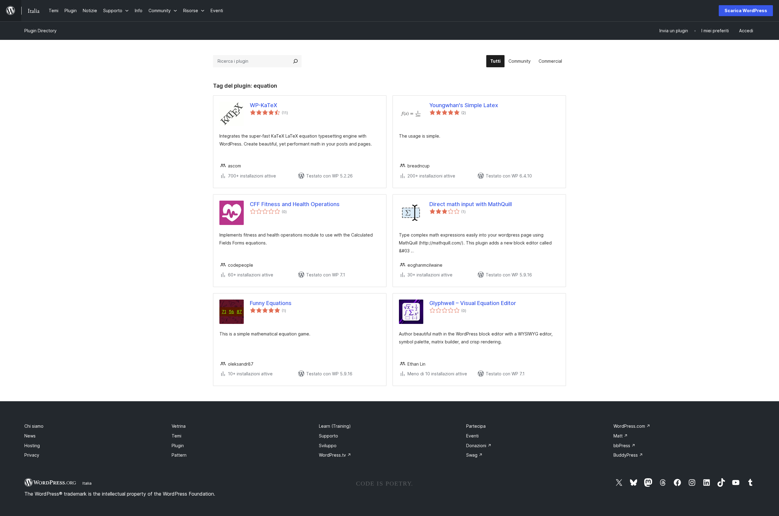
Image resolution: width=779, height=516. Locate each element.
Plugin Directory (40, 30)
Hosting (32, 445)
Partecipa (476, 426)
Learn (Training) (335, 426)
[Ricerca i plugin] (295, 61)
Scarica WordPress (746, 10)
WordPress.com (631, 426)
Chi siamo (34, 426)
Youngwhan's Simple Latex (463, 105)
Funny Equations (271, 303)
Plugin (178, 445)
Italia (87, 483)
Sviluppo (328, 445)
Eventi (472, 435)
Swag (474, 455)
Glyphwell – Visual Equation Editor (472, 303)
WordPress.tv (335, 455)
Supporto (328, 435)
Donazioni (478, 445)
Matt (620, 435)
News (30, 435)
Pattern (179, 455)
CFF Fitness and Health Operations (295, 204)
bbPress (624, 445)
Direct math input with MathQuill (470, 204)
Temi (176, 435)
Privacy (31, 455)
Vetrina (179, 426)
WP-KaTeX (263, 105)
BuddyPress (628, 455)
